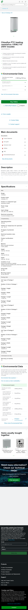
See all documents (7, 159)
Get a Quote (4, 585)
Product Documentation (7, 567)
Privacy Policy (11, 539)
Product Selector (5, 572)
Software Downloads (6, 569)
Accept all (14, 607)
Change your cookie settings (14, 603)
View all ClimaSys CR (7, 12)
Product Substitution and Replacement (10, 574)
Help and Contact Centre (7, 580)
